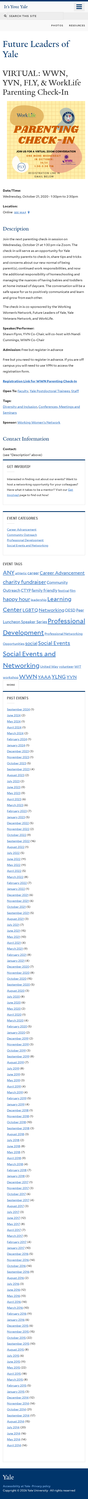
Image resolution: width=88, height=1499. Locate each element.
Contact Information (26, 438)
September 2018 (18, 1128)
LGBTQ (30, 610)
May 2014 (13, 1439)
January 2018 (16, 1176)
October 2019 (16, 1050)
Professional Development (25, 540)
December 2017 (17, 1182)
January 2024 (16, 745)
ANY (9, 573)
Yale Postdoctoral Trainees (50, 391)
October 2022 (16, 835)
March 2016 (15, 1307)
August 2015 (15, 1349)
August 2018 (15, 1134)
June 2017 (13, 1218)
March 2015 (15, 1379)
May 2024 (14, 721)
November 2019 (18, 1044)
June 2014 (13, 1433)
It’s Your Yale (16, 6)
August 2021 (15, 918)
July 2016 (13, 1283)
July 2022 (13, 853)
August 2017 (15, 1206)
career (33, 573)
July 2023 (13, 781)
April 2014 (14, 1445)
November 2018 (18, 1116)
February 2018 (17, 1170)
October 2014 (16, 1409)
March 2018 (15, 1164)
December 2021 (17, 895)
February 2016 (16, 1313)
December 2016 (17, 1253)
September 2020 (18, 984)
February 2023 (17, 811)
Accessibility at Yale (16, 1486)
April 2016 (14, 1301)
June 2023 (13, 787)
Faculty (23, 391)
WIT (77, 667)
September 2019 (18, 1056)
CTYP (26, 590)
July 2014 (13, 1427)
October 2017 (16, 1194)
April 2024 (14, 727)
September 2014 (18, 1415)
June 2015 (13, 1361)
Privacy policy (41, 1486)
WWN (28, 676)
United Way (49, 667)
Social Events (54, 643)
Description (16, 228)
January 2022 (16, 888)
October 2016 (16, 1266)
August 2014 (15, 1421)
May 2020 (14, 1008)
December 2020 (18, 966)
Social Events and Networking (27, 545)
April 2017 (14, 1230)
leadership (39, 600)
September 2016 (18, 1271)
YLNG (59, 677)
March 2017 (15, 1235)
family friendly (44, 590)
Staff (75, 391)
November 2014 (18, 1403)
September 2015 (18, 1343)
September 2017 (18, 1200)
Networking (51, 610)
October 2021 (16, 906)
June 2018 (13, 1146)
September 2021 (18, 913)
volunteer (66, 667)
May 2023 (13, 793)
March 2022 (15, 877)
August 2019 (15, 1062)
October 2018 (16, 1122)
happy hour (16, 599)
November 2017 (18, 1188)
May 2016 (13, 1296)
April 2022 (14, 870)
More (11, 684)
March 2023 (15, 805)
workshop (10, 677)
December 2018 (18, 1110)
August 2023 (15, 775)
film (73, 591)
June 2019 (13, 1074)
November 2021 (18, 901)
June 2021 (13, 930)
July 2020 (13, 996)
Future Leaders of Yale (36, 49)
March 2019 (15, 1092)
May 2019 (13, 1080)
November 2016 (18, 1260)
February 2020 (17, 1026)
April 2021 (14, 942)
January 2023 (16, 817)
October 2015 (16, 1337)
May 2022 (13, 865)
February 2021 (16, 954)
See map (20, 212)
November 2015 (18, 1331)
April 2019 (14, 1086)
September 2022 (18, 841)
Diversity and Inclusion (20, 407)
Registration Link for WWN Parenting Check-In (40, 381)
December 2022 (18, 823)
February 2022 (17, 883)
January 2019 (16, 1104)
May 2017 (13, 1224)
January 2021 (16, 960)
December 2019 (17, 1038)
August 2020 (16, 990)
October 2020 (16, 978)
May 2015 (13, 1367)
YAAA (44, 677)
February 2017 (16, 1242)
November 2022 (18, 829)
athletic (21, 573)
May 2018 (13, 1152)
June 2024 (14, 715)
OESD (70, 610)
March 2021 (15, 948)
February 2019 (16, 1098)
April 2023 (14, 799)
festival (63, 591)
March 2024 (15, 733)
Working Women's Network (38, 422)
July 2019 (13, 1068)
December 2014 (18, 1397)
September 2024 (18, 709)
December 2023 (18, 751)
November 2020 (18, 972)
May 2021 (13, 936)
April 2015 (14, 1373)
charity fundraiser (24, 582)
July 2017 (13, 1212)
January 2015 (16, 1391)
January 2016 (16, 1319)
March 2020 (15, 1020)
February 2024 (17, 739)
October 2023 (16, 763)
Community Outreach (22, 534)
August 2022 (15, 847)
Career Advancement (21, 529)
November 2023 (18, 757)
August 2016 (15, 1278)
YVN (72, 677)
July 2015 (13, 1355)
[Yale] (9, 1478)
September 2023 (18, 769)
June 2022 (13, 859)
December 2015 (17, 1325)
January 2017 (16, 1248)
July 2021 (13, 924)
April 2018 (14, 1158)
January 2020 (16, 1032)
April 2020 (14, 1014)
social (31, 643)
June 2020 (14, 1002)
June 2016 (13, 1289)
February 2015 (16, 1385)
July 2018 (13, 1140)
